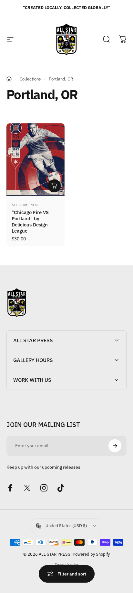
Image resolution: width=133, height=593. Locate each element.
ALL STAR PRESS (26, 205)
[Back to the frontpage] (9, 79)
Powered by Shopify (91, 554)
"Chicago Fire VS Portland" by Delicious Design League (30, 221)
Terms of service (66, 564)
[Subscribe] (114, 445)
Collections (30, 79)
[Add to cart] (54, 185)
